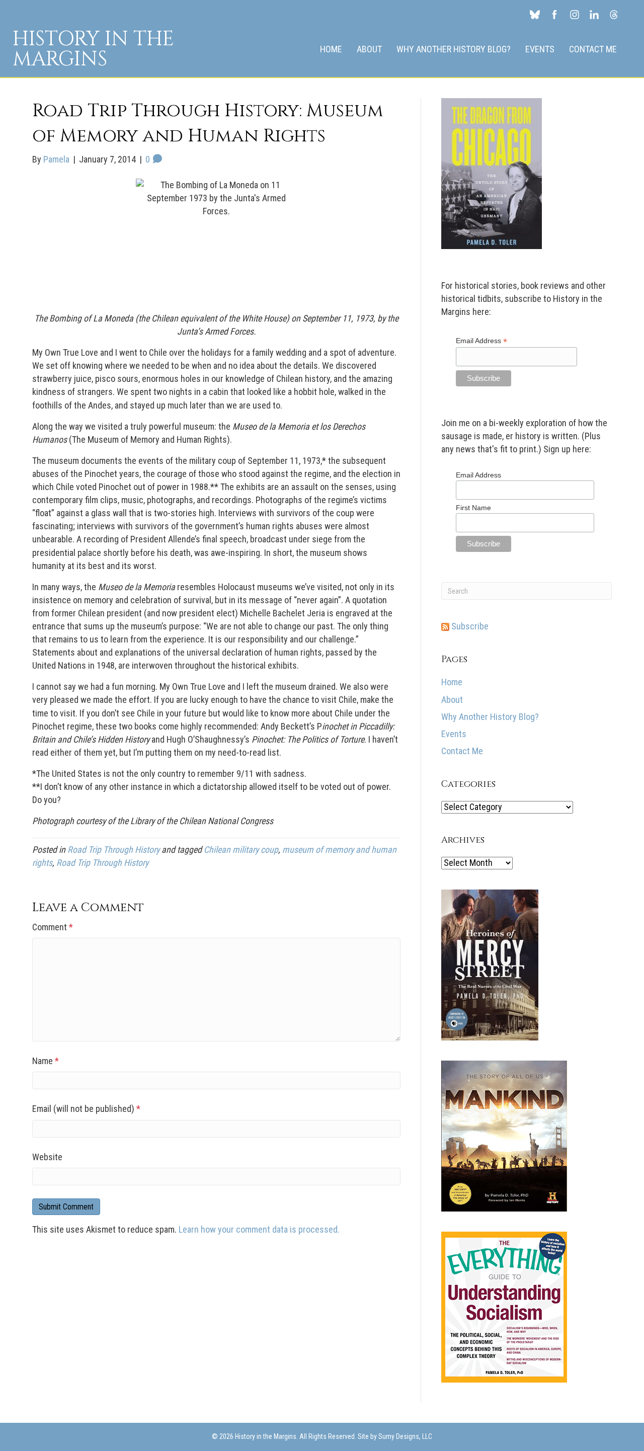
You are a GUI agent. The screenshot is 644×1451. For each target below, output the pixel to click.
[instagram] (574, 14)
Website (47, 1157)
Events (539, 49)
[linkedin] (594, 14)
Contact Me (593, 49)
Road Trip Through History (113, 849)
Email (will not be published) (86, 1108)
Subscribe (469, 626)
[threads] (614, 14)
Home (331, 49)
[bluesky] (534, 14)
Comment (52, 927)
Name (45, 1061)
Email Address (481, 341)
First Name (473, 508)
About (369, 49)
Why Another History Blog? (453, 49)
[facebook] (554, 14)
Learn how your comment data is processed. (259, 1229)
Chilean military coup (241, 849)
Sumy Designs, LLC (405, 1436)
